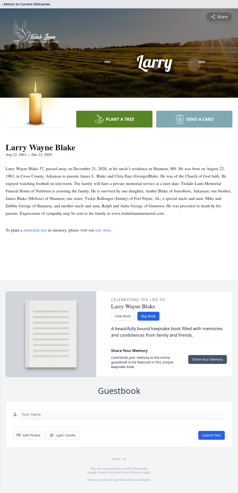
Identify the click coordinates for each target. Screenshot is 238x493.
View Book (123, 316)
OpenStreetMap (124, 480)
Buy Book (148, 316)
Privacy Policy (106, 472)
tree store (103, 230)
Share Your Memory (207, 359)
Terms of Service (131, 472)
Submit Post (211, 435)
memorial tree (35, 230)
